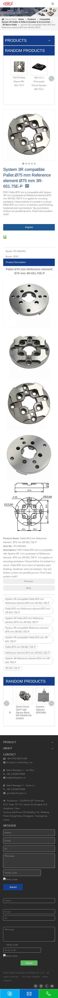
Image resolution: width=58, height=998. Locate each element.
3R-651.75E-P (12, 668)
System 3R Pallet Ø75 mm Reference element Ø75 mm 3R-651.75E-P (24, 620)
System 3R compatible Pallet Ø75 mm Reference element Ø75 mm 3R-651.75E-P (27, 601)
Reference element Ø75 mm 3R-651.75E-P (27, 652)
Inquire (29, 227)
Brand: (9, 256)
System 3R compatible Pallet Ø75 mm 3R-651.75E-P (26, 639)
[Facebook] (36, 986)
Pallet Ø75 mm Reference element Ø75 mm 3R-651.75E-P (27, 610)
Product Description (16, 262)
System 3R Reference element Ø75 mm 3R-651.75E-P (27, 660)
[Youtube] (52, 986)
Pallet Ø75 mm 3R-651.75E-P (20, 647)
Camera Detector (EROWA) (35, 709)
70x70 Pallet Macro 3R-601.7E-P (19, 81)
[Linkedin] (41, 986)
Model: (9, 251)
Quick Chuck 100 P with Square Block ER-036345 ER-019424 (19, 712)
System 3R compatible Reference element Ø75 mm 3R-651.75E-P (26, 630)
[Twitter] (46, 986)
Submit (13, 887)
